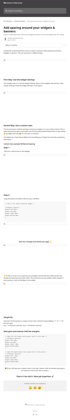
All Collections (8, 21)
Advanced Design (19, 21)
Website (35, 411)
